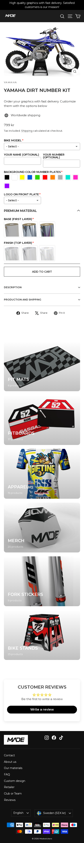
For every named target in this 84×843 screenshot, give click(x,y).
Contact (9, 755)
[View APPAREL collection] (42, 474)
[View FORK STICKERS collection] (42, 581)
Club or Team (13, 793)
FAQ (7, 774)
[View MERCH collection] (42, 527)
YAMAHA (10, 82)
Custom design (14, 781)
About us (10, 762)
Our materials (13, 768)
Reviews (10, 800)
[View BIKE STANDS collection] (42, 635)
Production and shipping (22, 299)
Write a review (42, 709)
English (18, 813)
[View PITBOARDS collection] (42, 420)
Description (13, 287)
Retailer (9, 787)
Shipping (26, 130)
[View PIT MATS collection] (42, 366)
